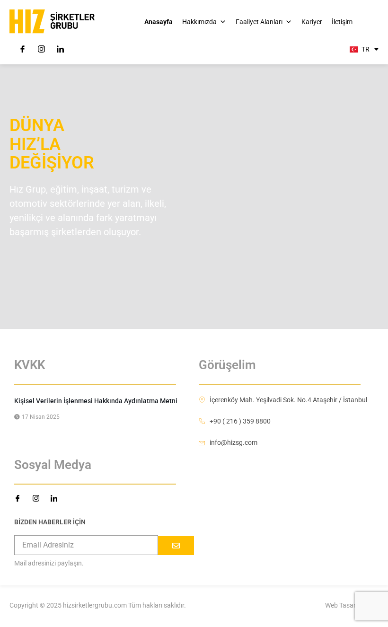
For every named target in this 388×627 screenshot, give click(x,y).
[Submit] (176, 545)
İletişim (342, 22)
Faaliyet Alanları (259, 22)
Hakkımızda (199, 22)
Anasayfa (158, 22)
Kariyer (311, 22)
